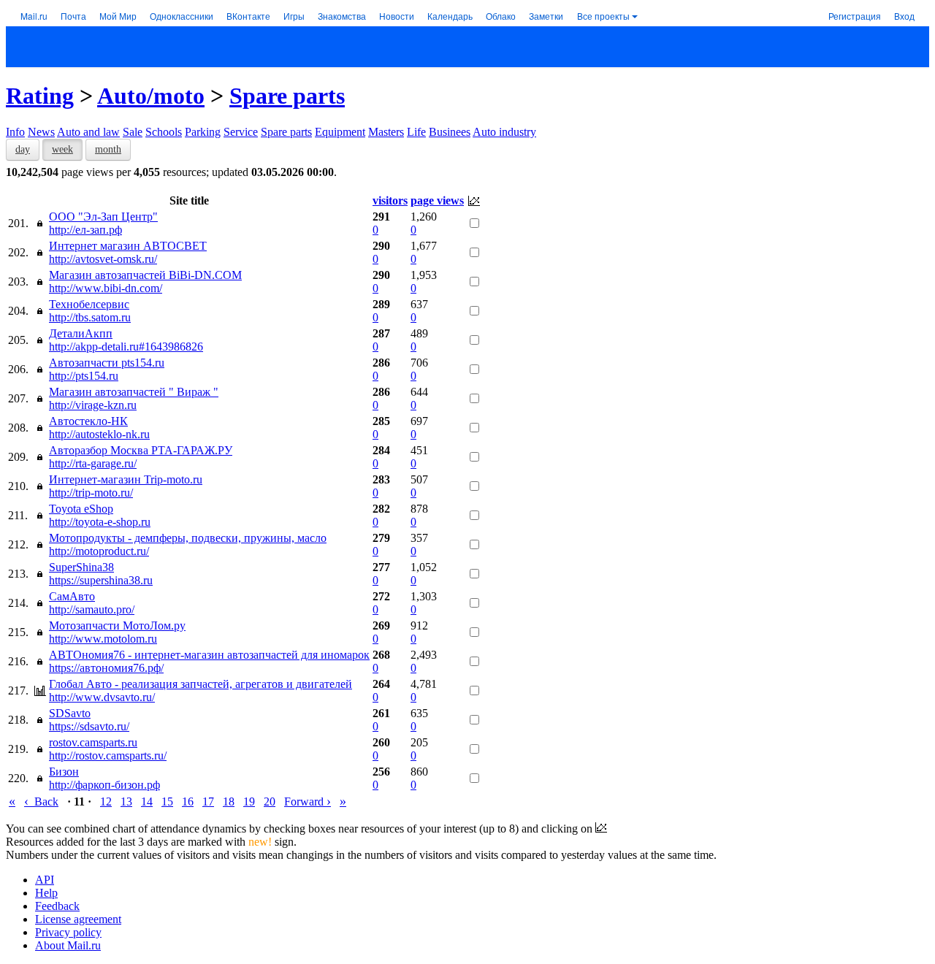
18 (228, 801)
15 (167, 801)
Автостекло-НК (88, 421)
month (108, 149)
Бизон (64, 771)
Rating (40, 96)
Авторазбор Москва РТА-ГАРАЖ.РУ (140, 450)
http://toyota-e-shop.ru (99, 522)
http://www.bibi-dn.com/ (105, 288)
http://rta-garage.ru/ (93, 463)
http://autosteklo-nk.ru (99, 434)
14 (147, 801)
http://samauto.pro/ (91, 609)
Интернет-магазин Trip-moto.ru (125, 479)
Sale (132, 132)
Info (15, 132)
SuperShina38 (81, 567)
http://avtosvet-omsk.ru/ (103, 259)
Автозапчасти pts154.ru (106, 362)
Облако (501, 15)
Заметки (546, 15)
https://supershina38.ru (101, 580)
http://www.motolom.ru (103, 638)
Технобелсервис (89, 304)
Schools (163, 132)
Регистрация (854, 15)
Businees (449, 132)
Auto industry (504, 132)
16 (188, 801)
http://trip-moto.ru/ (91, 492)
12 (106, 801)
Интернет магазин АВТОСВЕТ (128, 246)
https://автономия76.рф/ (106, 668)
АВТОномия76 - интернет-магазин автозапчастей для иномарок (209, 655)
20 (269, 801)
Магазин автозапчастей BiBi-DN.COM (145, 275)
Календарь (450, 15)
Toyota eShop (81, 508)
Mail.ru (33, 15)
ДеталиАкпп (80, 333)
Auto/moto (151, 96)
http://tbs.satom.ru (90, 317)
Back (41, 801)
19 (249, 801)
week (62, 149)
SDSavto (70, 713)
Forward (307, 801)
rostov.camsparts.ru (93, 742)
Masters (386, 132)
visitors (390, 200)
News (41, 132)
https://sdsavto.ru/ (89, 726)
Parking (203, 132)
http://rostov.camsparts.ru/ (108, 755)
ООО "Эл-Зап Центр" (103, 216)
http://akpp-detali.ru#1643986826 (126, 346)
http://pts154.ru (83, 376)
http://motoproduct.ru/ (99, 551)
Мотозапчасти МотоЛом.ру (117, 625)
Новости (396, 15)
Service (241, 132)
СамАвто (72, 596)
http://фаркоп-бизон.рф (104, 785)
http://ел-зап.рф (85, 229)
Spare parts (287, 96)
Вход (904, 15)
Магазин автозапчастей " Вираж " (133, 392)
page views (437, 200)
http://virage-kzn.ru (93, 405)
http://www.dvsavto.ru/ (102, 697)
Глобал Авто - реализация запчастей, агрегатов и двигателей (200, 684)
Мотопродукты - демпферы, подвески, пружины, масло (188, 538)
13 (126, 801)
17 (208, 801)
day (22, 149)
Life (416, 132)
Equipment (340, 132)
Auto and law (88, 132)
